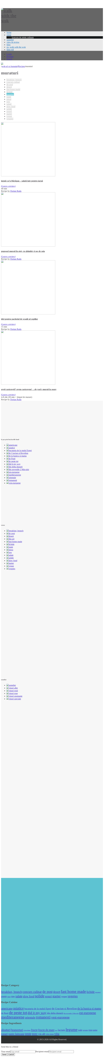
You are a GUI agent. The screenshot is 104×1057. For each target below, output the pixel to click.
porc (35, 1033)
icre (56, 1030)
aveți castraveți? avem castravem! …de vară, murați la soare (28, 389)
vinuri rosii (13, 691)
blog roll (10, 49)
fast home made (13, 89)
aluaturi (6, 1030)
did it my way (14, 464)
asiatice (12, 448)
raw (8, 101)
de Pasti (12, 458)
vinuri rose (13, 693)
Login (9, 54)
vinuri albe (13, 688)
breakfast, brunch (14, 79)
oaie (80, 1030)
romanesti (13, 480)
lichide (9, 92)
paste (9, 97)
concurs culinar (13, 82)
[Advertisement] (21, 418)
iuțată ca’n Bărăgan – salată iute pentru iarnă (22, 181)
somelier (10, 40)
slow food (11, 106)
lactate (61, 1029)
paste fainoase (16, 1033)
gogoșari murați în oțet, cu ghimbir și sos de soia (23, 251)
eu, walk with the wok (16, 47)
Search (9, 59)
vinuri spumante (15, 696)
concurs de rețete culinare (23, 37)
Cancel (11, 1054)
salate (9, 104)
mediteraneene (15, 475)
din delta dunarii (15, 467)
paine (95, 1030)
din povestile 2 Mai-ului (19, 469)
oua (90, 1030)
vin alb (41, 1033)
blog (8, 45)
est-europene (14, 472)
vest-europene (15, 483)
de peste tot (13, 461)
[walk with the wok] (11, 20)
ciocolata (27, 1030)
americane (13, 445)
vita (56, 1033)
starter (9, 114)
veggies (10, 119)
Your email (5, 1051)
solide (9, 109)
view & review (13, 42)
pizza (9, 99)
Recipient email (42, 1051)
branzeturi (17, 1030)
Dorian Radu (15, 191)
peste (28, 1033)
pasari (4, 1033)
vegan (9, 116)
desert (9, 87)
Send (4, 1054)
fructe (34, 1029)
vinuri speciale (15, 699)
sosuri (9, 111)
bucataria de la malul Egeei (20, 450)
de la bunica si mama (18, 456)
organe (85, 1030)
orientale (12, 477)
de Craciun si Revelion (18, 453)
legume (71, 1029)
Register (10, 56)
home (9, 32)
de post (10, 84)
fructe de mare (46, 1030)
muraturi (10, 94)
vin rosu (50, 1034)
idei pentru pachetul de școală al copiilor (19, 319)
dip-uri (11, 539)
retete (9, 35)
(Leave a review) (8, 186)
